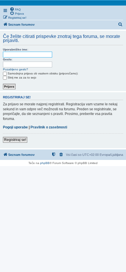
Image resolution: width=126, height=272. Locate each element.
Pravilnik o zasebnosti (48, 127)
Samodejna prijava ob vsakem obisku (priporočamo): (43, 73)
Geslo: (7, 59)
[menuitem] (15, 9)
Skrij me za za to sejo (22, 77)
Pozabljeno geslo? (15, 69)
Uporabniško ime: (15, 49)
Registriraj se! (15, 140)
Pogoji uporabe (15, 127)
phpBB (45, 163)
